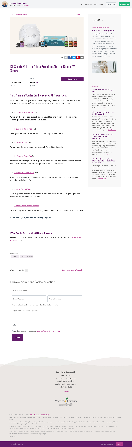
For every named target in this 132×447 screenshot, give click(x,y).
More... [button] (102, 4)
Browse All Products (21, 14)
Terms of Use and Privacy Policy (48, 331)
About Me (25, 5)
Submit (17, 337)
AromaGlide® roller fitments (26, 206)
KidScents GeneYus (23, 156)
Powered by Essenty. (16, 444)
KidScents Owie (21, 142)
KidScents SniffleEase (23, 112)
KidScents (15, 256)
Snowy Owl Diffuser (22, 189)
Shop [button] (95, 4)
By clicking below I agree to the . (37, 331)
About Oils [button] (88, 4)
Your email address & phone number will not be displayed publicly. (36, 305)
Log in (119, 444)
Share (78, 14)
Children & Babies (27, 256)
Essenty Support (107, 444)
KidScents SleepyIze (23, 129)
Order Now (72, 79)
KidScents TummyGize (24, 172)
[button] (93, 67)
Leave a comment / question (73, 270)
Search (110, 4)
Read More (106, 107)
